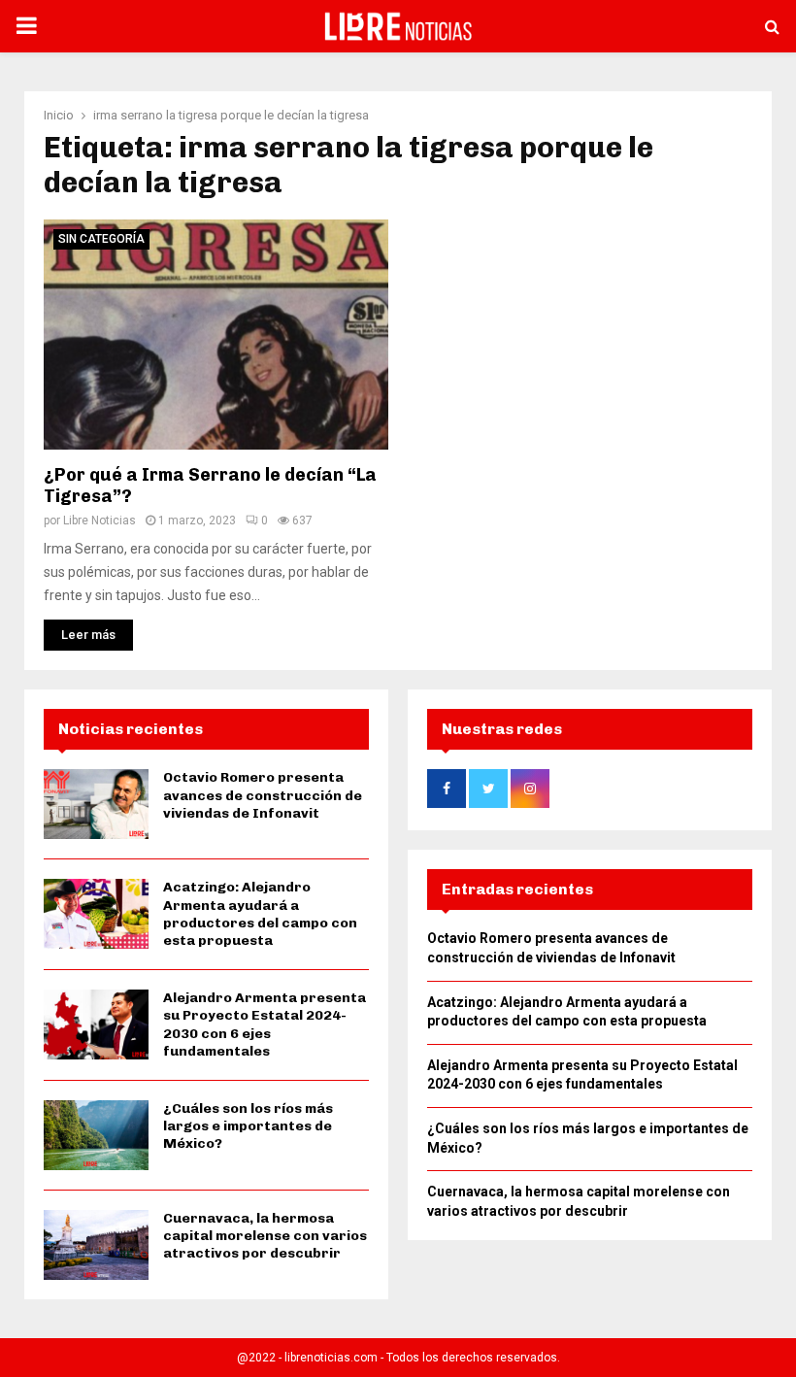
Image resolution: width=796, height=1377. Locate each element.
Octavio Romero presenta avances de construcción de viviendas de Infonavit (262, 795)
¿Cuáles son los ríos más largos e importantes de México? (248, 1126)
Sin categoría (101, 239)
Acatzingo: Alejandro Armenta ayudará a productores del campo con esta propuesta (260, 914)
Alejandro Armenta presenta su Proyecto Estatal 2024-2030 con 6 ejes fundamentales (264, 1024)
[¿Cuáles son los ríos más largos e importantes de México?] (96, 1135)
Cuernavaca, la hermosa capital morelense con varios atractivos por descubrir (265, 1235)
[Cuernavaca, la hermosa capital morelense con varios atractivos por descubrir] (96, 1245)
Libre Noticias (99, 520)
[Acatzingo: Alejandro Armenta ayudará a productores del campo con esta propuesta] (96, 914)
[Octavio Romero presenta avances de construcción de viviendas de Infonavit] (96, 804)
